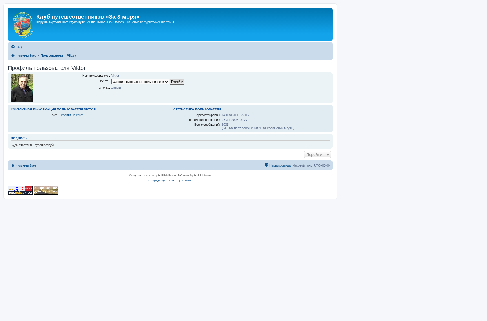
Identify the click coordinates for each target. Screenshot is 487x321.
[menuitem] (16, 47)
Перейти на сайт (71, 115)
